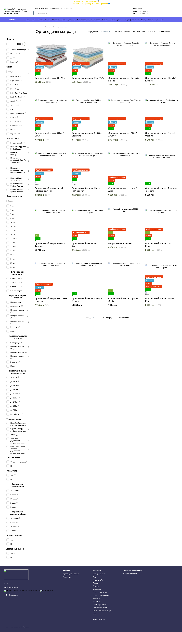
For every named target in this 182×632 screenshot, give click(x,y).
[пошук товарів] (122, 13)
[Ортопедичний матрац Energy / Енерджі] (88, 276)
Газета (40, 20)
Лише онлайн (31, 20)
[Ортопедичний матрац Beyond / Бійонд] (125, 56)
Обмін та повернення (84, 20)
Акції (94, 577)
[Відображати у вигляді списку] (176, 31)
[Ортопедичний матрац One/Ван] (51, 56)
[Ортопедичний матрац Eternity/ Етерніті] (161, 56)
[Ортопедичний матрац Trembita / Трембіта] (161, 166)
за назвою (151, 31)
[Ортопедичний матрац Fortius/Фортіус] (161, 111)
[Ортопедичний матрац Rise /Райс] (88, 56)
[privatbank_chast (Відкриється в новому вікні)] (47, 591)
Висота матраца (14, 196)
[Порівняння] (154, 11)
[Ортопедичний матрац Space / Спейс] (125, 276)
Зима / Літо (11, 471)
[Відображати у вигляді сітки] (173, 31)
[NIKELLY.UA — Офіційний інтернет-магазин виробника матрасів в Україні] (16, 574)
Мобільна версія (12, 595)
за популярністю (107, 31)
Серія (9, 67)
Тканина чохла (13, 419)
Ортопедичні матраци (71, 574)
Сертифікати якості (132, 20)
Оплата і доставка (68, 20)
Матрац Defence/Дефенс (120, 243)
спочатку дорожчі (138, 31)
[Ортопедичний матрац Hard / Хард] (125, 166)
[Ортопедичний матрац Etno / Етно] (161, 221)
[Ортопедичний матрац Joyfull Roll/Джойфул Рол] (51, 166)
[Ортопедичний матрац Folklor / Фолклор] (51, 221)
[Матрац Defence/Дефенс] (125, 221)
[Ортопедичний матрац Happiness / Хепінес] (51, 276)
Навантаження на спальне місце (17, 372)
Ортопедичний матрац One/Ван (50, 78)
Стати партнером (117, 20)
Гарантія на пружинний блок (18, 513)
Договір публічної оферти (150, 20)
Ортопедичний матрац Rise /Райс (88, 78)
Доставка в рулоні (15, 549)
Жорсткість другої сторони (18, 337)
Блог (162, 20)
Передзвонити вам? (41, 8)
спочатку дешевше (122, 31)
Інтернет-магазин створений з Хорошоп (16, 627)
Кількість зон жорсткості (17, 273)
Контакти (97, 20)
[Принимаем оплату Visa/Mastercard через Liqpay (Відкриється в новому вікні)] (22, 591)
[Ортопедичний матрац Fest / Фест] (88, 221)
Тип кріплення (13, 457)
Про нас (47, 20)
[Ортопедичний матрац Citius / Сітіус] (51, 111)
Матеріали (56, 20)
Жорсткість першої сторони (17, 296)
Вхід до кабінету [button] (99, 574)
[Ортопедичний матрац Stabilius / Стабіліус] (88, 111)
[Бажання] (161, 11)
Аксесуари (67, 577)
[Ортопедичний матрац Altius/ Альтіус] (125, 111)
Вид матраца (12, 138)
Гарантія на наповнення (18, 485)
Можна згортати (14, 535)
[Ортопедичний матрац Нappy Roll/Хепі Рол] (88, 166)
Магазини (105, 20)
